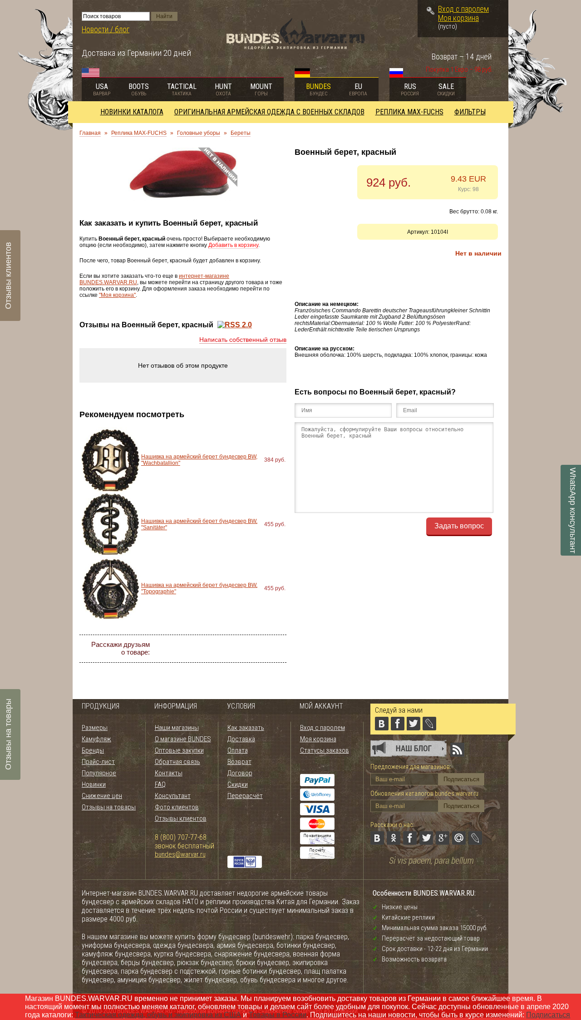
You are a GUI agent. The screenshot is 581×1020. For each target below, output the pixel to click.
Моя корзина (458, 18)
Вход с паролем (463, 9)
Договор (239, 773)
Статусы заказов (324, 750)
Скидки (237, 784)
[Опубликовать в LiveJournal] (277, 648)
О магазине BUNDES (183, 739)
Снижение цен (102, 796)
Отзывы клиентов (181, 818)
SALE (446, 89)
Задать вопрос (459, 526)
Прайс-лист (98, 762)
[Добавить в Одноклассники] (195, 648)
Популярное (99, 773)
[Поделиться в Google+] (244, 648)
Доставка (241, 739)
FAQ (160, 784)
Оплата (237, 750)
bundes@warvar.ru (180, 854)
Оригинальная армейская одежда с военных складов (269, 112)
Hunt (223, 89)
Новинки (94, 784)
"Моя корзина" (117, 295)
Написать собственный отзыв (242, 339)
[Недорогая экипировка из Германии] (295, 47)
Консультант (173, 796)
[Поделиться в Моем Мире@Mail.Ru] (260, 648)
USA (101, 89)
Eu (358, 89)
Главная (90, 133)
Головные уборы (198, 133)
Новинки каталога (131, 112)
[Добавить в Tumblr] (219, 665)
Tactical (182, 89)
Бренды (93, 750)
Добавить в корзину (233, 245)
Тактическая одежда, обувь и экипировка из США (158, 1015)
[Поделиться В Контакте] (179, 648)
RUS (410, 89)
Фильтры (470, 112)
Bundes (318, 89)
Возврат (239, 762)
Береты (241, 133)
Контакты (168, 773)
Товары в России (277, 1015)
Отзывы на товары (109, 807)
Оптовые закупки (179, 750)
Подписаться (548, 1015)
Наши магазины (177, 728)
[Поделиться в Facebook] (211, 648)
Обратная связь (177, 762)
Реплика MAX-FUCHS (409, 112)
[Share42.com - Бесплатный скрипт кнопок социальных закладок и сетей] (236, 665)
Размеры (95, 728)
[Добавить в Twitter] (228, 648)
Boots (138, 89)
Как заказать (245, 728)
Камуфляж (96, 739)
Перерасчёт (245, 796)
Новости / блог (105, 29)
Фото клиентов (177, 807)
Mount (261, 89)
